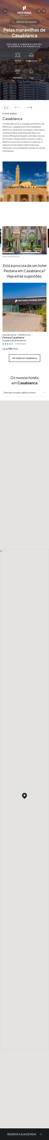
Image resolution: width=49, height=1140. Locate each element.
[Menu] (5, 11)
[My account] (38, 11)
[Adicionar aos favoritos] (43, 286)
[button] (17, 107)
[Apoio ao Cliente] (43, 11)
